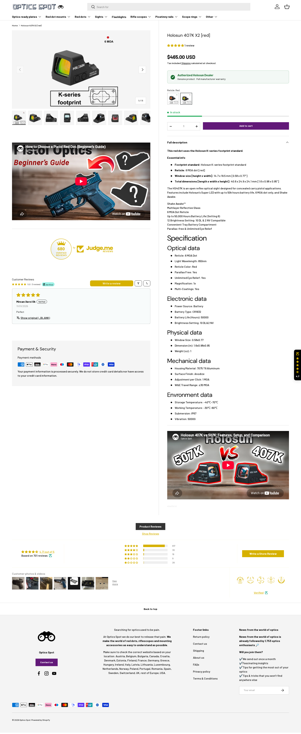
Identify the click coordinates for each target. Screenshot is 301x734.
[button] (175, 45)
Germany (153, 660)
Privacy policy (201, 671)
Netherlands (110, 668)
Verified (259, 592)
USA (162, 672)
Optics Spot (25, 720)
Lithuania (147, 664)
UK (138, 672)
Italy (127, 664)
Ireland (119, 664)
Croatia (164, 656)
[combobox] (168, 7)
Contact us (46, 662)
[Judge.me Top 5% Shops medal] (281, 580)
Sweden (113, 672)
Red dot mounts (56, 16)
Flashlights (119, 16)
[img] (37, 552)
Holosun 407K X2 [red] (31, 25)
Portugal (145, 668)
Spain (167, 668)
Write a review (112, 283)
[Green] (173, 99)
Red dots (80, 16)
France (142, 660)
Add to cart (246, 125)
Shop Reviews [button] (150, 533)
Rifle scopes (138, 16)
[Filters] (138, 283)
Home (15, 25)
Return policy (201, 636)
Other (209, 16)
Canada (154, 656)
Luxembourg (162, 664)
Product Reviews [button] (150, 526)
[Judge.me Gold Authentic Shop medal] (250, 580)
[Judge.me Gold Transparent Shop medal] (260, 580)
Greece (164, 660)
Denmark (109, 660)
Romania (157, 668)
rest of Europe (150, 672)
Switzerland (127, 672)
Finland (132, 660)
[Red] (186, 99)
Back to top (150, 608)
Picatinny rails (164, 16)
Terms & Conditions (205, 678)
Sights (99, 16)
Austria (120, 656)
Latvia (136, 664)
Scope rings (189, 16)
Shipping (186, 63)
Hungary (108, 664)
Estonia (121, 660)
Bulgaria (143, 656)
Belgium (131, 656)
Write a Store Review (263, 553)
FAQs (196, 664)
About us (198, 657)
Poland (134, 668)
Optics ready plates (24, 16)
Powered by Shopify (40, 720)
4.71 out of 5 (46, 551)
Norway (124, 668)
